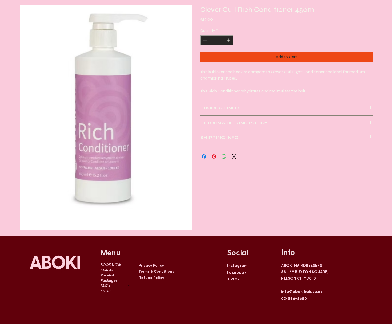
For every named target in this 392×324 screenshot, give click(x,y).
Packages (109, 280)
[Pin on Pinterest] (214, 156)
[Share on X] (234, 156)
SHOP (105, 290)
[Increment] (229, 40)
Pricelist (107, 275)
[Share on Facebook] (204, 156)
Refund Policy (151, 277)
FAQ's (105, 285)
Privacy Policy (151, 265)
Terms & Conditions (156, 271)
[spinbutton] (217, 40)
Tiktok (233, 278)
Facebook (236, 272)
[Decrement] (204, 40)
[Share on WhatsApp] (224, 156)
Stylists (107, 270)
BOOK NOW (111, 264)
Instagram (237, 265)
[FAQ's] (129, 285)
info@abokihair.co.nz (301, 291)
